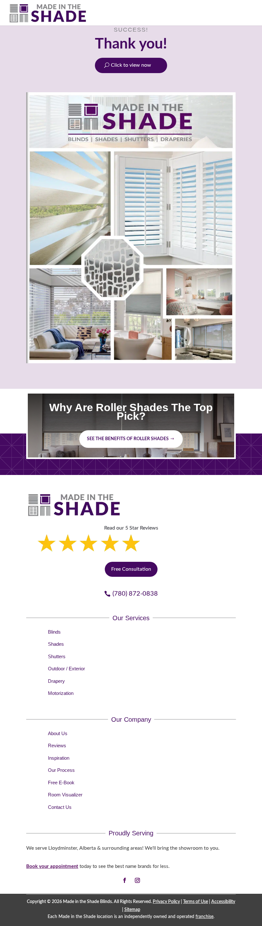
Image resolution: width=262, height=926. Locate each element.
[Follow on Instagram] (137, 880)
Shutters (57, 656)
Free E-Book (61, 782)
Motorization (60, 693)
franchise (204, 917)
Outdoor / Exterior (66, 668)
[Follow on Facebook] (124, 880)
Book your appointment (52, 866)
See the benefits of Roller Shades (128, 439)
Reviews (57, 745)
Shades (56, 644)
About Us (57, 733)
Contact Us (60, 807)
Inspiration (58, 758)
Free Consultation (131, 569)
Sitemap (132, 909)
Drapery (56, 681)
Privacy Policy (166, 902)
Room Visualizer (65, 794)
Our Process (61, 770)
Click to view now (131, 65)
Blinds (54, 632)
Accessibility (223, 902)
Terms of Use (195, 902)
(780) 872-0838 (135, 594)
